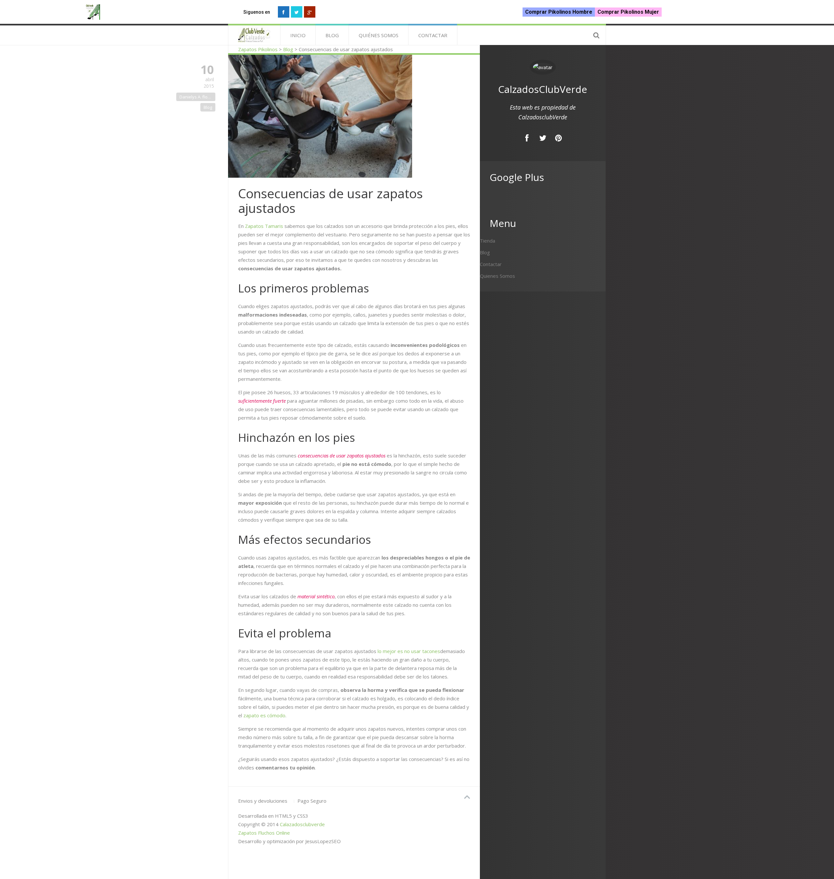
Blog (332, 35)
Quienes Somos (497, 276)
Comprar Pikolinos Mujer (628, 12)
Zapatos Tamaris (264, 226)
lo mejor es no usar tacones (409, 651)
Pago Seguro (311, 800)
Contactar (432, 35)
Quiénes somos (378, 35)
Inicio (298, 35)
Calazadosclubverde (302, 824)
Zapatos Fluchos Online (264, 832)
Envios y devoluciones (262, 800)
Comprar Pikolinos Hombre (558, 12)
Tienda (487, 240)
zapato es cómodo (264, 715)
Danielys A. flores (197, 97)
